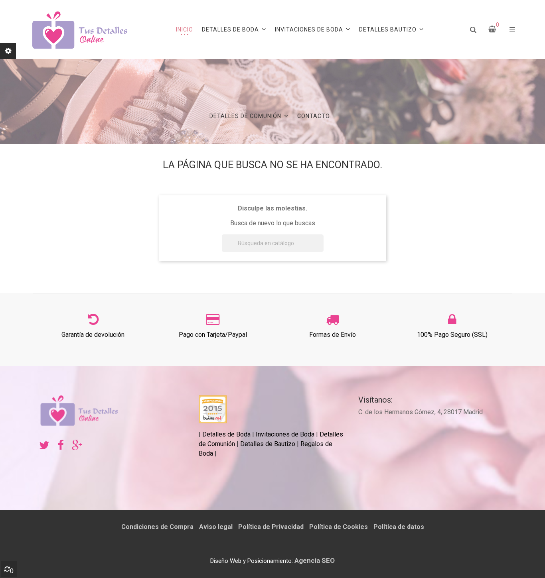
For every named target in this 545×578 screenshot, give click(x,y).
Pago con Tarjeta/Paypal (213, 334)
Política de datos (398, 527)
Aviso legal (216, 527)
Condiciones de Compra (157, 527)
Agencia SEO (314, 560)
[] (320, 249)
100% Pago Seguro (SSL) (452, 334)
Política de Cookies (338, 527)
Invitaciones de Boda (286, 434)
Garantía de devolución (92, 334)
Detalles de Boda (226, 434)
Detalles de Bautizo (267, 444)
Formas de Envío (332, 334)
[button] (512, 29)
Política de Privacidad (271, 527)
